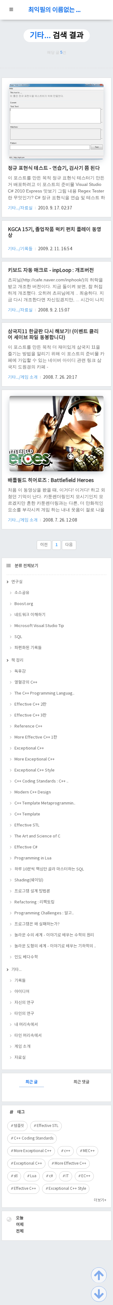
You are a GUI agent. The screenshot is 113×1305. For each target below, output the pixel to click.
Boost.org (23, 604)
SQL (18, 637)
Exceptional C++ (29, 748)
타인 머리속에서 (28, 1035)
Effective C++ (25, 1189)
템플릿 (19, 1126)
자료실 (20, 1057)
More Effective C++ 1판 (35, 737)
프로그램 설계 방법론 (32, 891)
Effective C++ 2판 (30, 704)
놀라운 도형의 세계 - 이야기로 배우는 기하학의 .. (55, 946)
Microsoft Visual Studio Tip (39, 626)
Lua (33, 1176)
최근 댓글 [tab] (81, 1082)
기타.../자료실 (21, 208)
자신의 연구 (24, 1002)
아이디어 (22, 991)
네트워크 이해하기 (30, 615)
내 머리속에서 (26, 1024)
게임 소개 (22, 1046)
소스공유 (22, 593)
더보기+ (100, 1200)
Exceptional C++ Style (34, 770)
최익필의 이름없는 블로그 (56, 10)
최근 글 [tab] (31, 1082)
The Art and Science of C (37, 836)
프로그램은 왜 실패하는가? (37, 924)
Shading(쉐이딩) (28, 880)
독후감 (20, 671)
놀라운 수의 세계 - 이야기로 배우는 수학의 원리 (54, 935)
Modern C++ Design (32, 792)
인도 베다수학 (26, 957)
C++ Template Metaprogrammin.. (44, 803)
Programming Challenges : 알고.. (44, 913)
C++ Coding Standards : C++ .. (41, 781)
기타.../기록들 (21, 249)
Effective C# (25, 847)
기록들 (20, 980)
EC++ (85, 1176)
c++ (67, 1151)
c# (51, 1176)
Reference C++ (28, 726)
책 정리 (17, 660)
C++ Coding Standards (33, 1138)
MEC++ (89, 1151)
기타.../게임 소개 (23, 377)
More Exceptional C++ (34, 759)
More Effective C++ (70, 1164)
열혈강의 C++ (25, 682)
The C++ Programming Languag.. (44, 693)
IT (67, 1176)
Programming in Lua (32, 858)
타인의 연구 (24, 1013)
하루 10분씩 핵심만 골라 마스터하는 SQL (49, 869)
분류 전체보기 (26, 566)
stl (16, 1176)
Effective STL (27, 825)
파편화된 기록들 (28, 648)
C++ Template (27, 814)
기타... (16, 969)
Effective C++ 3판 (30, 715)
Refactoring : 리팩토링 (34, 902)
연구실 (17, 582)
